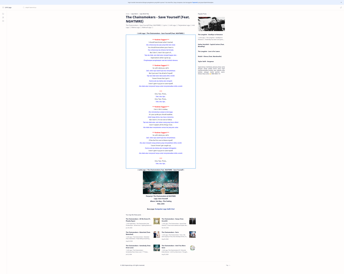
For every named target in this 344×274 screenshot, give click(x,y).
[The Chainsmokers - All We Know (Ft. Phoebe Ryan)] (156, 221)
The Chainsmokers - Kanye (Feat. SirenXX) (173, 220)
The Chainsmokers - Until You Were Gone (174, 247)
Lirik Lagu (8, 7)
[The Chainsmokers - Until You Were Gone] (192, 248)
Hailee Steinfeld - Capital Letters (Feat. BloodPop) (211, 45)
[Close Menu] (341, 2)
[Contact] (3, 21)
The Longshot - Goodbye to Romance (210, 34)
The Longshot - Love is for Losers (209, 51)
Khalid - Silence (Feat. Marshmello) (210, 56)
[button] (341, 7)
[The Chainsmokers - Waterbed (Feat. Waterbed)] (156, 234)
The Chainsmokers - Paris (170, 232)
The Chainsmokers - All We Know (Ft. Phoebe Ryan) (138, 220)
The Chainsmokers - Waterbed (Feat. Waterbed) (138, 233)
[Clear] (51, 7)
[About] (3, 17)
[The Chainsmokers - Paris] (192, 234)
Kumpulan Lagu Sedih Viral (165, 209)
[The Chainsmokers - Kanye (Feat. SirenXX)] (192, 221)
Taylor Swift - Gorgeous (206, 61)
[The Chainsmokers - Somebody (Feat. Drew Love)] (156, 248)
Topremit (195, 2)
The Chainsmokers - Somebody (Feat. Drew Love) (138, 247)
